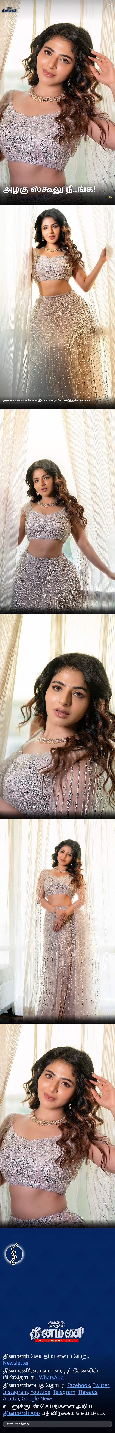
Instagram (15, 1392)
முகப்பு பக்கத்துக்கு (18, 1424)
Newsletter (16, 1363)
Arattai (11, 1399)
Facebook (78, 1386)
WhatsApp (51, 1378)
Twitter (101, 1386)
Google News (37, 1399)
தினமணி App (21, 1413)
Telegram (64, 1392)
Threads (87, 1392)
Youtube (40, 1392)
